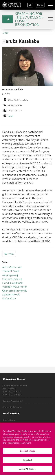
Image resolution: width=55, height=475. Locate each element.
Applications (9, 420)
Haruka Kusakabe (12, 283)
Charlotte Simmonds (14, 291)
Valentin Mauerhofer (14, 287)
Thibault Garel (10, 271)
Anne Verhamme (12, 267)
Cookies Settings (27, 451)
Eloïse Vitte (9, 298)
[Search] (29, 5)
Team (5, 33)
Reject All (27, 460)
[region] (27, 448)
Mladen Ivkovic (11, 294)
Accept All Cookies (27, 469)
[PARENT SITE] (7, 19)
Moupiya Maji (10, 275)
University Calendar (12, 407)
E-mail (10, 116)
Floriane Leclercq (12, 279)
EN (38, 5)
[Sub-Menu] (50, 19)
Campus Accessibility (13, 401)
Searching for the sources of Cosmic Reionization (29, 19)
